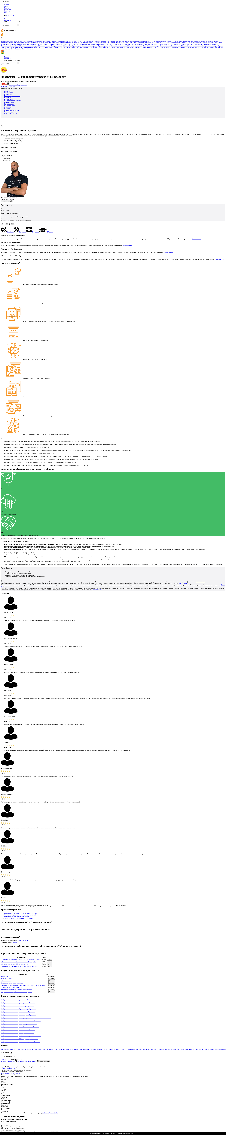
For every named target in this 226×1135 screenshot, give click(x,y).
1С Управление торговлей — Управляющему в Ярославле (18, 1009)
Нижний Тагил (148, 44)
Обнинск (41, 46)
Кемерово (125, 42)
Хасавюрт (166, 47)
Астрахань (46, 41)
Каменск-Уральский (103, 42)
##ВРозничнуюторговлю (59, 1049)
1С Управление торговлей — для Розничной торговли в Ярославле (21, 1036)
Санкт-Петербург (212, 46)
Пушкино (150, 46)
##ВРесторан (47, 1049)
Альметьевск (9, 41)
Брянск (113, 41)
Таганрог (108, 47)
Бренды (6, 8)
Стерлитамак (83, 47)
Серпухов (41, 47)
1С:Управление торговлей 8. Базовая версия (14, 964)
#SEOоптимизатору (142, 1049)
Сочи (60, 47)
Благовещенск (102, 41)
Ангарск (16, 41)
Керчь (130, 42)
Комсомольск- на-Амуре (162, 42)
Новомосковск (177, 44)
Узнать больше (196, 239)
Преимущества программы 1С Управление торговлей (20, 913)
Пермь (100, 46)
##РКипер (88, 1049)
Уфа (155, 47)
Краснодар (198, 42)
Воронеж (179, 41)
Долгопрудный (214, 41)
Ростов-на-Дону (176, 46)
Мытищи (56, 44)
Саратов (3, 47)
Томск (127, 47)
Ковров (146, 42)
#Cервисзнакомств (111, 1049)
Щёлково (211, 47)
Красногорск (191, 42)
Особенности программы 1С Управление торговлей (20, 915)
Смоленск (56, 47)
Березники (90, 41)
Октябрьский (55, 46)
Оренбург (69, 46)
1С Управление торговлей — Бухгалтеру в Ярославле (17, 1000)
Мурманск (45, 44)
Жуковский (46, 42)
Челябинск (184, 47)
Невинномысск (92, 44)
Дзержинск (197, 41)
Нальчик (79, 44)
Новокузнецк (157, 44)
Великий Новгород (121, 41)
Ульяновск (143, 47)
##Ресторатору (80, 1049)
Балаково (57, 41)
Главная (6, 19)
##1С (2, 1049)
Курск (215, 42)
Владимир (147, 41)
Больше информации (128, 1133)
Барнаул (68, 41)
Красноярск (205, 42)
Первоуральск (93, 46)
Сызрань (94, 47)
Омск (60, 46)
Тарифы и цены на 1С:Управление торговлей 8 (18, 918)
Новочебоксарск (204, 44)
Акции (6, 6)
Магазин (6, 4)
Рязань (195, 46)
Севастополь (10, 47)
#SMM (154, 1049)
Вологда (174, 41)
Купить (49, 959)
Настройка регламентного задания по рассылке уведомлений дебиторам (23, 985)
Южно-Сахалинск (16, 49)
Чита (202, 47)
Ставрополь (66, 47)
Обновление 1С (6, 981)
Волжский (168, 41)
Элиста (3, 49)
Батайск (74, 41)
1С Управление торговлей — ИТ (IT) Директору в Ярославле (19, 1039)
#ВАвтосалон (189, 1049)
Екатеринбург (19, 42)
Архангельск (38, 41)
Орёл (64, 46)
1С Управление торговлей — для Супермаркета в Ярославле (19, 1024)
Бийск (96, 41)
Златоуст (52, 42)
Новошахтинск (5, 46)
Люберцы (9, 44)
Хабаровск (160, 47)
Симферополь (48, 47)
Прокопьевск (138, 46)
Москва (39, 44)
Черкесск (197, 47)
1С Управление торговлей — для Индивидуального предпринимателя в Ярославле (26, 1018)
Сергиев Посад (32, 47)
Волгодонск (161, 41)
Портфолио (7, 9)
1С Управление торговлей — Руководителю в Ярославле (18, 1003)
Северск (25, 47)
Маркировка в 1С (6, 976)
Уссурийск (150, 47)
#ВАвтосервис (197, 1049)
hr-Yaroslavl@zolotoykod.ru (50, 1113)
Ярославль (30, 49)
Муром (51, 44)
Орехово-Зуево (76, 46)
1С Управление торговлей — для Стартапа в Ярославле (17, 1033)
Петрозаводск (106, 46)
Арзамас (21, 41)
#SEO (134, 1049)
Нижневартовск (118, 44)
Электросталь (218, 47)
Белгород (79, 41)
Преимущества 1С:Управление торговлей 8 (17, 916)
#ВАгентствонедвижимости (210, 1049)
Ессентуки (30, 42)
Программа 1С (8, 20)
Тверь (117, 47)
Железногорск (38, 42)
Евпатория (11, 42)
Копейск (172, 42)
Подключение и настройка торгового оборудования (16, 992)
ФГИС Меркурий (6, 978)
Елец (25, 42)
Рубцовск (184, 46)
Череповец (191, 47)
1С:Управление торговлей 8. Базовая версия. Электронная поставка (21, 959)
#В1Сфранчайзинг (179, 1049)
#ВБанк (220, 1049)
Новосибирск (195, 44)
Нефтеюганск (109, 44)
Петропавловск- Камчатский (119, 46)
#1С (94, 1049)
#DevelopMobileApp (123, 1049)
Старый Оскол (74, 47)
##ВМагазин (40, 1049)
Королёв (177, 42)
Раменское (163, 46)
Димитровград (205, 41)
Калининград (88, 42)
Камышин (113, 42)
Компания (7, 11)
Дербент (190, 41)
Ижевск (63, 42)
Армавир (27, 41)
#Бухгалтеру (169, 1049)
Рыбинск (189, 46)
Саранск (220, 46)
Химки (172, 47)
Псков (144, 46)
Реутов (168, 46)
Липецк (3, 44)
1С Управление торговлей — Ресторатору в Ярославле (17, 1006)
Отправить (54, 1131)
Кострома (183, 42)
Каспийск (119, 42)
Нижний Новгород (137, 44)
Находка (84, 44)
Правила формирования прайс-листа (12, 987)
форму (15, 942)
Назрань (74, 44)
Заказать (51, 976)
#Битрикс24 (162, 1049)
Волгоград (154, 41)
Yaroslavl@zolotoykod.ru (8, 1068)
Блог (5, 12)
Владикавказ (140, 41)
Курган (211, 42)
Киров (134, 42)
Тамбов (113, 47)
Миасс (35, 44)
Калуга (95, 42)
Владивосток (132, 41)
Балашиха (63, 41)
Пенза (87, 46)
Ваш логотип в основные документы (12, 983)
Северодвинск (18, 47)
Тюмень (131, 47)
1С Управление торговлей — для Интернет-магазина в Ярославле (21, 1021)
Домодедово (4, 42)
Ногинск (23, 46)
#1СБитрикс (99, 1049)
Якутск (24, 49)
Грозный (185, 41)
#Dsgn (131, 1049)
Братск (109, 41)
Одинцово (47, 46)
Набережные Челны (65, 44)
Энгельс (7, 49)
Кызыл (220, 42)
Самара (204, 46)
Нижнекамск (127, 44)
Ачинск (51, 41)
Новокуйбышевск (166, 44)
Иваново (58, 42)
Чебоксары (177, 47)
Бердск (85, 41)
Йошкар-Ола (75, 42)
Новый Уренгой (15, 46)
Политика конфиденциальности (10, 1073)
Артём (32, 41)
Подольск (131, 46)
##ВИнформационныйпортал (20, 1049)
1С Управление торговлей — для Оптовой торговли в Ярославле (20, 1042)
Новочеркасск (213, 44)
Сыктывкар (101, 47)
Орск (83, 46)
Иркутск (68, 42)
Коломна (151, 42)
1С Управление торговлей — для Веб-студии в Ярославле (18, 1015)
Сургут (89, 47)
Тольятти (122, 47)
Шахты (206, 47)
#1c (92, 1049)
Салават (199, 46)
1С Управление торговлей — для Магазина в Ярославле (18, 1012)
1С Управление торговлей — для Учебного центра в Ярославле (20, 1027)
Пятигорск (156, 46)
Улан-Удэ (137, 47)
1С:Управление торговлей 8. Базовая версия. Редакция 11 (18, 962)
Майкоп (23, 44)
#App (104, 1049)
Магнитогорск (16, 44)
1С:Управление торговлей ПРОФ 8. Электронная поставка (19, 966)
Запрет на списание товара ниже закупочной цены (16, 989)
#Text (157, 1049)
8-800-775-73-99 (23, 940)
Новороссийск (186, 44)
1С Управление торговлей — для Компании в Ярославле (18, 1030)
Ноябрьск (35, 46)
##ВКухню (32, 1049)
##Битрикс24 (8, 1049)
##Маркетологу (71, 1049)
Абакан (3, 41)
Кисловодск (140, 42)
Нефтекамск (101, 44)
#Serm (150, 1049)
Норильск (29, 46)
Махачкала (29, 44)
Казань (82, 42)
